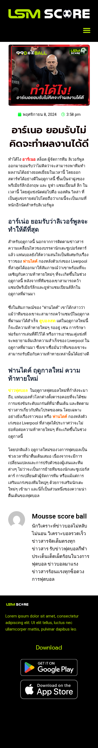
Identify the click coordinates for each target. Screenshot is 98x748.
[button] (87, 30)
